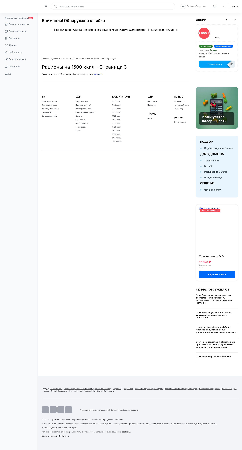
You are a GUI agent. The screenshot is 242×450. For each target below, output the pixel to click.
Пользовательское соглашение (94, 410)
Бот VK (208, 166)
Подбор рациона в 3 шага (218, 148)
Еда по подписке (49, 105)
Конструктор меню (50, 108)
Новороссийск (206, 388)
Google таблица (213, 177)
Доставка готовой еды (18, 18)
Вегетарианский (17, 59)
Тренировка (80, 127)
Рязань (46, 391)
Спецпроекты (180, 122)
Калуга (182, 388)
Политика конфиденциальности (124, 410)
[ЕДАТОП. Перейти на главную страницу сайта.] (19, 6)
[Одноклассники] (60, 409)
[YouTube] (45, 409)
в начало (98, 74)
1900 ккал (116, 134)
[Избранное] (215, 6)
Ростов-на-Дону (229, 388)
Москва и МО (56, 388)
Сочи (53, 391)
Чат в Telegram (212, 189)
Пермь (217, 388)
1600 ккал (116, 123)
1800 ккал (116, 130)
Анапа (138, 388)
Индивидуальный (83, 105)
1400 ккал (116, 116)
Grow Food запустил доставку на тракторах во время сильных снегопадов (213, 315)
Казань (89, 388)
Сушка (78, 130)
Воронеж (117, 388)
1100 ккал (116, 105)
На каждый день (181, 105)
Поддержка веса (17, 31)
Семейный (46, 112)
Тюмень (87, 391)
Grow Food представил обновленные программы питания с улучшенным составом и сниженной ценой (215, 344)
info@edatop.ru (62, 436)
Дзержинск (128, 388)
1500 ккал (99, 59)
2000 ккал (116, 138)
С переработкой (49, 101)
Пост (149, 118)
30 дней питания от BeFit (211, 256)
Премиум (151, 105)
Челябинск (97, 391)
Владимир (147, 388)
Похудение (14, 38)
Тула (80, 391)
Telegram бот (211, 160)
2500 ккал (116, 141)
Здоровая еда (81, 101)
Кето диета (80, 119)
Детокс (13, 45)
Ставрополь (63, 391)
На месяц (178, 108)
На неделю (179, 101)
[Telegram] (53, 409)
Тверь (73, 391)
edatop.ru (126, 432)
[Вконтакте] (68, 409)
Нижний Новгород (103, 388)
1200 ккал (116, 108)
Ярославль (109, 391)
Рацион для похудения (85, 112)
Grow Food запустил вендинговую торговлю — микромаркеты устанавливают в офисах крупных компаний (214, 299)
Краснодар (192, 388)
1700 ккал (116, 127)
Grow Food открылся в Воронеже (213, 356)
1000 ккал (116, 101)
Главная (45, 59)
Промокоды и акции (19, 24)
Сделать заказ (217, 274)
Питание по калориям (84, 59)
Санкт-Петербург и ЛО (74, 388)
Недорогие (14, 66)
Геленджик (158, 388)
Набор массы (16, 52)
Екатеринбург (171, 388)
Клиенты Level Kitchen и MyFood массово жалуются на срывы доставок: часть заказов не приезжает (216, 330)
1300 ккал (116, 112)
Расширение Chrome (215, 171)
